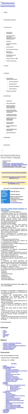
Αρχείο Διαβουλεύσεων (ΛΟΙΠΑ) (11, 126)
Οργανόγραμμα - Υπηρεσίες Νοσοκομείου (11, 79)
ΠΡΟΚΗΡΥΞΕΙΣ (7, 95)
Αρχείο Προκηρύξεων (11, 132)
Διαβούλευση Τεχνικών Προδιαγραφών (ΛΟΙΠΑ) (11, 115)
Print (4, 333)
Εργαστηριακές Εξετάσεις (12, 49)
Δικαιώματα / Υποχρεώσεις (9, 33)
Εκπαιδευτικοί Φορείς (11, 91)
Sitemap (5, 332)
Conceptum (14, 363)
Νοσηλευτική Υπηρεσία (14, 86)
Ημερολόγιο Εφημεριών (9, 348)
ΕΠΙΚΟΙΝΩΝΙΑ (7, 137)
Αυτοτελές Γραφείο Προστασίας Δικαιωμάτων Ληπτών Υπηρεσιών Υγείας (11, 37)
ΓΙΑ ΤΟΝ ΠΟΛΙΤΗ (8, 27)
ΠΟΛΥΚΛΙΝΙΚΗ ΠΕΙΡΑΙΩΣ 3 (10, 19)
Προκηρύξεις (9, 100)
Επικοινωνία (6, 334)
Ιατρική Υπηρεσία (13, 84)
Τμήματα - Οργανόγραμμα (9, 344)
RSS (4, 337)
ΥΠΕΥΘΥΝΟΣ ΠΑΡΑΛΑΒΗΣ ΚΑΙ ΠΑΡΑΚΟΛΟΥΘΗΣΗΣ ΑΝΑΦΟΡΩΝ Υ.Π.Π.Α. (14, 177)
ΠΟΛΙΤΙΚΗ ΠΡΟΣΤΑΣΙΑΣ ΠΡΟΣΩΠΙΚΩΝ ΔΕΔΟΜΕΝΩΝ (14, 172)
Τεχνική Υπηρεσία (13, 88)
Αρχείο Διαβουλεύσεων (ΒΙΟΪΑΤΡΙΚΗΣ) (11, 130)
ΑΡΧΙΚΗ (5, 12)
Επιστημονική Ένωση (8, 349)
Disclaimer (5, 335)
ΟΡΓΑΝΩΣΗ (6, 73)
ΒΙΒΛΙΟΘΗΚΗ (7, 144)
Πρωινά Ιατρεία (9, 47)
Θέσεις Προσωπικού (10, 103)
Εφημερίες (8, 41)
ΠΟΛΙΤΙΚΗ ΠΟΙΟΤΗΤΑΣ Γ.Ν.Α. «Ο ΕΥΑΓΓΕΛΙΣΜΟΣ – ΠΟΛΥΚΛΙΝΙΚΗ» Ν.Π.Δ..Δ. (14, 183)
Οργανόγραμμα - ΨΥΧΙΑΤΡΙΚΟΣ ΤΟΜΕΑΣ (12, 166)
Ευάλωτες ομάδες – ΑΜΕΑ (12, 58)
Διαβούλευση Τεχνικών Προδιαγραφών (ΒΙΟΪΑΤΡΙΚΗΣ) (11, 119)
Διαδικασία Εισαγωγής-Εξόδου (11, 44)
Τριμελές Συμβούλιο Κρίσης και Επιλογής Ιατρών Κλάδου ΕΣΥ (10, 106)
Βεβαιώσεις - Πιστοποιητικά (9, 52)
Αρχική (4, 162)
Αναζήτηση (5, 412)
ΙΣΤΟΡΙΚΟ (6, 65)
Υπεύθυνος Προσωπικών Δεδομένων (12, 343)
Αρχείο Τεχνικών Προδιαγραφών (10, 123)
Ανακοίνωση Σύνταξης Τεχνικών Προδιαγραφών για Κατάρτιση (11, 111)
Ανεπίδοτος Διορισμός (11, 60)
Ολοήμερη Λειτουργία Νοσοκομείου (11, 56)
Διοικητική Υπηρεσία (13, 81)
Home (4, 330)
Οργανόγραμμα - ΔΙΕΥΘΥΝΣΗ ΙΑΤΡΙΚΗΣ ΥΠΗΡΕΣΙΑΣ (15, 164)
